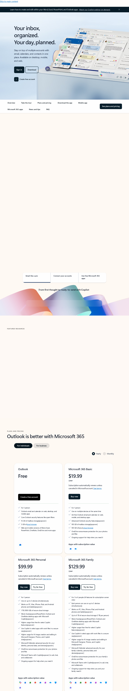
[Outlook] (71, 589)
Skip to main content (9, 1)
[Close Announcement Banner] (118, 9)
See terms (97, 528)
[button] (18, 427)
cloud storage (32, 564)
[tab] (15, 138)
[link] (11, 104)
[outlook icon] (20, 585)
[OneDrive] (76, 589)
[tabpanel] (64, 184)
